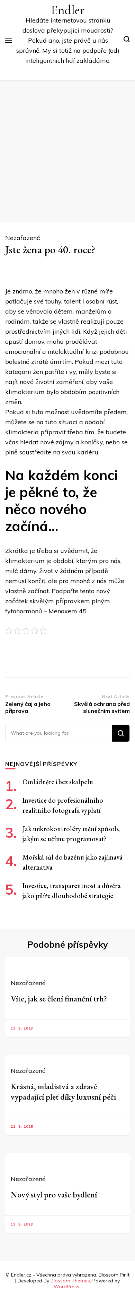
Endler (68, 10)
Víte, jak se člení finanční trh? (59, 998)
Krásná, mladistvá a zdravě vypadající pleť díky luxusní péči (63, 1091)
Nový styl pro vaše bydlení (54, 1194)
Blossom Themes (70, 1281)
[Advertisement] (67, 151)
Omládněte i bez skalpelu (57, 781)
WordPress (66, 1286)
